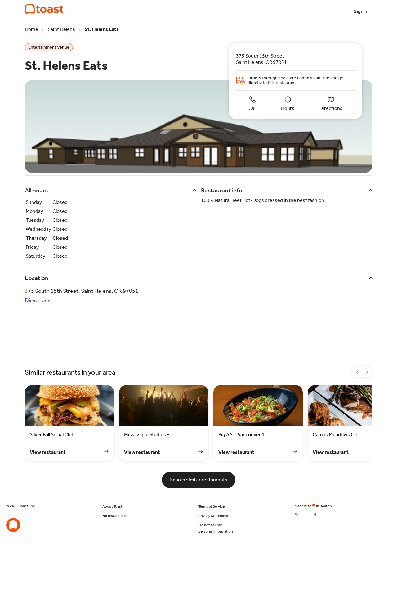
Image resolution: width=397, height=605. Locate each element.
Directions (38, 300)
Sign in (361, 11)
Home (31, 29)
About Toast (112, 506)
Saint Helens (61, 29)
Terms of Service (211, 506)
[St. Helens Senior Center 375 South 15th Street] (44, 9)
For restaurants (114, 516)
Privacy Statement (213, 516)
